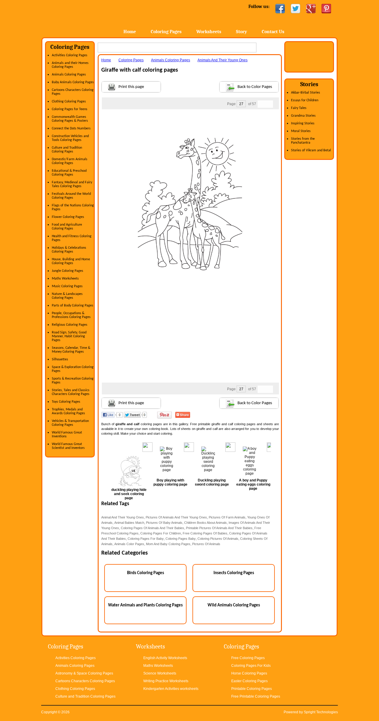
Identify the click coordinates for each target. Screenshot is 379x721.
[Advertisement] (190, 121)
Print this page (131, 87)
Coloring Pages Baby (181, 538)
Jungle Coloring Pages (67, 271)
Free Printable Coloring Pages (255, 696)
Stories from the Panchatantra (303, 140)
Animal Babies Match (129, 522)
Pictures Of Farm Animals (227, 517)
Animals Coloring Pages (69, 74)
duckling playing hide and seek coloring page (129, 494)
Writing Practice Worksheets (165, 681)
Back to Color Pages (254, 87)
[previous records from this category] (261, 104)
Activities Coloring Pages (69, 55)
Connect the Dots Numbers (71, 128)
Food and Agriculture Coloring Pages (67, 226)
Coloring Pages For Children (160, 533)
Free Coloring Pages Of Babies (205, 533)
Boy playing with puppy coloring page (170, 482)
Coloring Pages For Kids (251, 666)
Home (88, 17)
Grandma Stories (303, 116)
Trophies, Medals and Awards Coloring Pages (68, 411)
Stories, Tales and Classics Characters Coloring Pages (70, 392)
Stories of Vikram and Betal (311, 150)
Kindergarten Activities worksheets (170, 689)
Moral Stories (301, 131)
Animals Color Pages (129, 544)
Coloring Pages (166, 31)
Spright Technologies (321, 712)
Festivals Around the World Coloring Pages (71, 196)
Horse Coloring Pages (249, 673)
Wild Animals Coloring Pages (234, 605)
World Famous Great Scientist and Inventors (68, 446)
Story (241, 31)
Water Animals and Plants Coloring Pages (145, 605)
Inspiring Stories (302, 123)
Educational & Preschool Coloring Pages (69, 172)
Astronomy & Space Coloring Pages (84, 673)
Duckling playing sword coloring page (212, 482)
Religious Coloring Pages (69, 325)
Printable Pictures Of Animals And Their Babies (219, 528)
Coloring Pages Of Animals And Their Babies (152, 528)
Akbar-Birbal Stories (305, 92)
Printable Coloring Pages (251, 689)
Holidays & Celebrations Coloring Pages (69, 249)
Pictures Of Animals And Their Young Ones (176, 517)
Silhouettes (60, 359)
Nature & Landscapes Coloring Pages (67, 296)
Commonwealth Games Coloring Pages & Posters (70, 119)
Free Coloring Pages (248, 658)
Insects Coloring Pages (233, 573)
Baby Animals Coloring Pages (73, 82)
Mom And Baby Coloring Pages (168, 544)
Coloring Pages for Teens (69, 109)
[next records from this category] (269, 104)
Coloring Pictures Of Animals (217, 538)
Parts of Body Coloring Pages (72, 305)
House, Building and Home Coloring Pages (71, 261)
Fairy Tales (298, 108)
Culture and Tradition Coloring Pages (67, 149)
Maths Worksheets (65, 278)
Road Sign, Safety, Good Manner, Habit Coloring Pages (69, 336)
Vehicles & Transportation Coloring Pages (70, 423)
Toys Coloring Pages (66, 402)
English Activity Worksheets (165, 658)
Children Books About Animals (205, 522)
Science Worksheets (159, 673)
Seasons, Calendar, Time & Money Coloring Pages (71, 350)
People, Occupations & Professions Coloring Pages (71, 315)
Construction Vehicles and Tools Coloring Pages (70, 138)
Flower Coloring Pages (68, 217)
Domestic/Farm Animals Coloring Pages (69, 161)
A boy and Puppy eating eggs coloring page (253, 484)
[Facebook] (280, 8)
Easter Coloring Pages (249, 681)
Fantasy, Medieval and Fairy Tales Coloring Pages (72, 184)
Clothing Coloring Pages (69, 101)
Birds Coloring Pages (145, 573)
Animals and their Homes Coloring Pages (70, 65)
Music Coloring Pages (67, 286)
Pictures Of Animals (206, 544)
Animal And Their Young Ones (122, 517)
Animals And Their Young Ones (222, 60)
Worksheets (208, 31)
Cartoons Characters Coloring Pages (85, 681)
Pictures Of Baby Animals (164, 522)
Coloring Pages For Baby (146, 538)
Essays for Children (304, 100)
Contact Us (273, 31)
